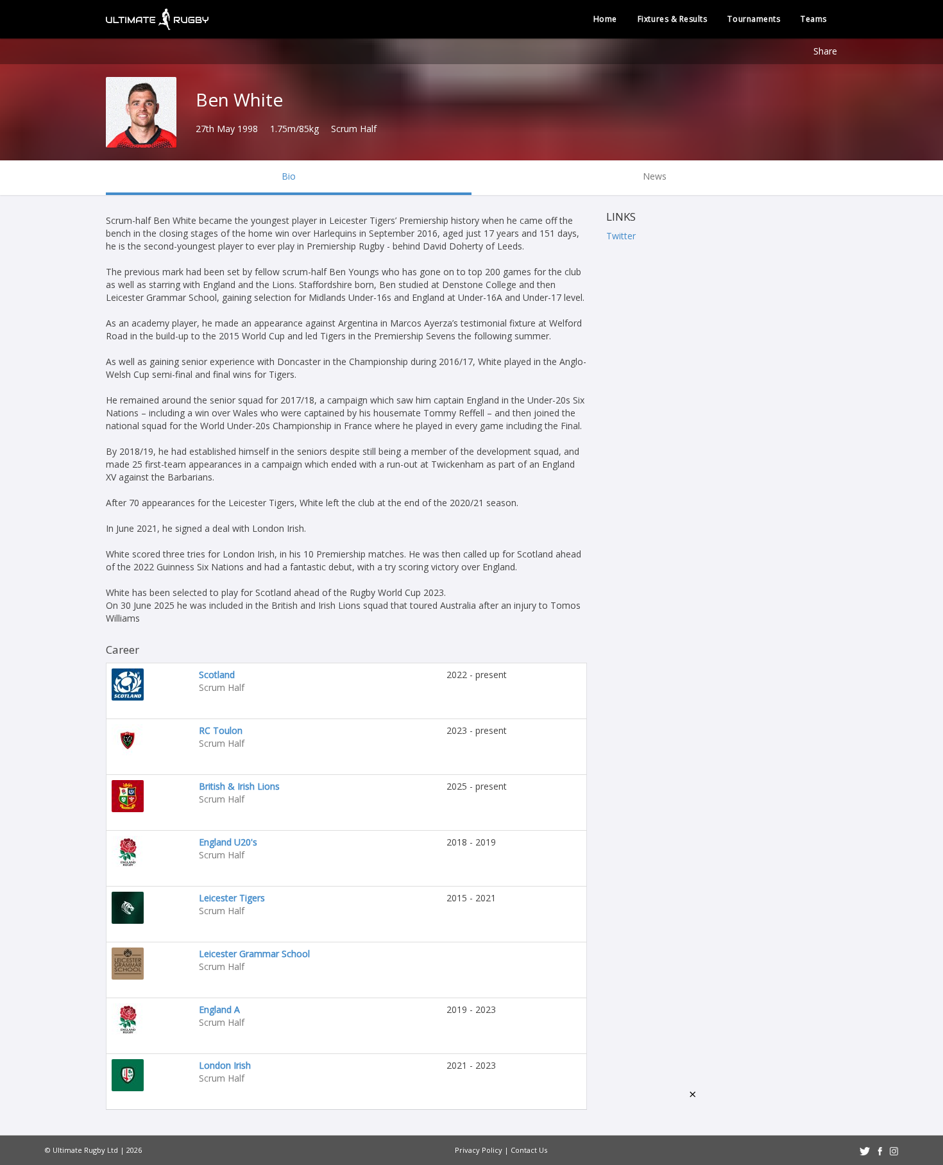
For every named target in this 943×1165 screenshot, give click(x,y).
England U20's (228, 842)
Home (605, 18)
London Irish (225, 1065)
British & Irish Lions (239, 786)
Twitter (621, 236)
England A (219, 1009)
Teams (814, 18)
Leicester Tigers (232, 898)
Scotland (217, 674)
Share (825, 51)
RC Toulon (220, 730)
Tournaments (753, 18)
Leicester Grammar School (254, 954)
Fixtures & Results (673, 18)
